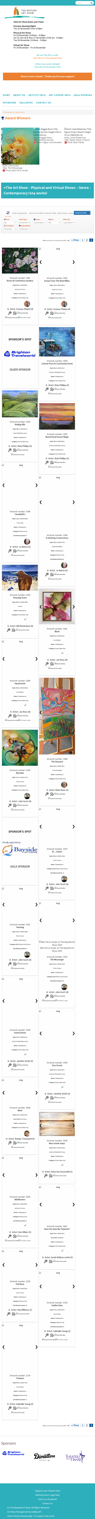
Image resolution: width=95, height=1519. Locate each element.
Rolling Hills (20, 424)
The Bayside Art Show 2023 (13, 112)
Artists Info (37, 95)
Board (60, 546)
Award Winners (17, 118)
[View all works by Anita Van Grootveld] (57, 1166)
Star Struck (57, 1065)
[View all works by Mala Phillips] (51, 389)
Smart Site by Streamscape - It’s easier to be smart (30, 1516)
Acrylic (17, 289)
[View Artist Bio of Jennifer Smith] (22, 1065)
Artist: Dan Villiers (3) (21, 1232)
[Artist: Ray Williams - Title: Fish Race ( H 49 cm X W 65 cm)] (20, 1251)
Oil (14, 433)
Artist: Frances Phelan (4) (21, 309)
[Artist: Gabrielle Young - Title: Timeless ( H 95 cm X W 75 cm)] (20, 1325)
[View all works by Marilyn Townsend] (20, 1133)
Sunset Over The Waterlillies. (57, 280)
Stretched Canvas (60, 372)
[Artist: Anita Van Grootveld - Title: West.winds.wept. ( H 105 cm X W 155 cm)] (57, 1124)
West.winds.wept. (57, 1143)
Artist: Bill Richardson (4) (21, 626)
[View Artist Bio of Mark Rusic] (59, 794)
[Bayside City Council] (75, 1456)
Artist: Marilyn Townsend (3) (21, 1138)
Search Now (81, 213)
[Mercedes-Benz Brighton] (13, 1456)
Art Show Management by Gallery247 (24, 1511)
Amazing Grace (20, 597)
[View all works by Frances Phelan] (20, 303)
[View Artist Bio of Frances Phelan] (22, 313)
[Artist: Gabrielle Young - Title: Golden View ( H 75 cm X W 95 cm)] (57, 1273)
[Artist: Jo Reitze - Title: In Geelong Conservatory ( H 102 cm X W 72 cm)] (57, 477)
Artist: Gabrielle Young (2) (58, 1331)
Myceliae (20, 773)
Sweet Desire (20, 1032)
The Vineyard (57, 761)
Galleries (26, 102)
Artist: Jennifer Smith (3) (21, 1061)
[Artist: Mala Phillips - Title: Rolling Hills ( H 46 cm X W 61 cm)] (20, 403)
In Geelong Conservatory (57, 538)
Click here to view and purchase (47, 58)
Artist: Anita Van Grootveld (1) (58, 1171)
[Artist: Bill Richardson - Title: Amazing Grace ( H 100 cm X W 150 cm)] (20, 577)
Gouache (54, 546)
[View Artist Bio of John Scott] (22, 805)
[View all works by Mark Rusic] (57, 784)
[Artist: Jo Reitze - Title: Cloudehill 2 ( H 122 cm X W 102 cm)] (20, 465)
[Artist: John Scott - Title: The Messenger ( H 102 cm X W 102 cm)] (57, 903)
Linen (21, 523)
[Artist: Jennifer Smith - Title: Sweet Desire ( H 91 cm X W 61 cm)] (20, 979)
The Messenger (57, 959)
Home (6, 95)
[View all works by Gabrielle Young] (51, 1335)
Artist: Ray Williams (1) (21, 1309)
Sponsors (9, 102)
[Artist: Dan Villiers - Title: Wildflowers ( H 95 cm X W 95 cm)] (20, 1158)
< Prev (75, 240)
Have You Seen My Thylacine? (57, 1229)
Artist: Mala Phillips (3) (58, 385)
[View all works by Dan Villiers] (20, 1227)
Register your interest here (47, 1490)
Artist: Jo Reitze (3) (21, 546)
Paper (59, 1314)
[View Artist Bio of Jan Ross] (59, 664)
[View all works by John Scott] (20, 796)
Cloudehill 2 (20, 514)
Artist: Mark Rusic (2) (58, 790)
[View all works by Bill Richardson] (20, 620)
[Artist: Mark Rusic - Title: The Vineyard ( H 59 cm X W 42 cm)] (57, 716)
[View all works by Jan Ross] (57, 654)
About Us (19, 95)
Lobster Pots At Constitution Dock (57, 363)
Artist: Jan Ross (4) (58, 659)
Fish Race (20, 1284)
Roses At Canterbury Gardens (20, 280)
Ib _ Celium (57, 851)
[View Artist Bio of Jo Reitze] (22, 551)
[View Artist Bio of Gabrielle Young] (59, 1335)
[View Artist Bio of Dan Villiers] (22, 1236)
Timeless (20, 1378)
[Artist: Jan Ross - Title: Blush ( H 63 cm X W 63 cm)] (57, 606)
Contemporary (22, 293)
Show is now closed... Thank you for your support (47, 76)
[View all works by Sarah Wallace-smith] (57, 1252)
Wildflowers (19, 1199)
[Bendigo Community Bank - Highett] (44, 1462)
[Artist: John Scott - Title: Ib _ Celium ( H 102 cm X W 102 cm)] (57, 809)
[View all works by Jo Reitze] (20, 541)
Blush (57, 631)
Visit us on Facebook (47, 1499)
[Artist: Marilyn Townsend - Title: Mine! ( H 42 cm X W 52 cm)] (20, 1080)
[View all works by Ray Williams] (13, 1314)
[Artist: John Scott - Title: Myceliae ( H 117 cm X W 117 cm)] (20, 748)
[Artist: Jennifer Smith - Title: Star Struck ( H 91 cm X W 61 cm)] (57, 1011)
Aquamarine (20, 683)
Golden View (57, 1305)
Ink (54, 640)
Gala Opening (83, 95)
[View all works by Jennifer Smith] (20, 1056)
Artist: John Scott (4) (21, 801)
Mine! (20, 1110)
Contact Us (43, 102)
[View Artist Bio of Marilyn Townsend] (22, 1143)
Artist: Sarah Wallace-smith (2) (58, 1257)
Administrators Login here (47, 1495)
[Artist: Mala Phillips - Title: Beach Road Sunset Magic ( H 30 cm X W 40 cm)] (57, 416)
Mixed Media (16, 1119)
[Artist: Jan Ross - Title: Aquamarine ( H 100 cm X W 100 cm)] (20, 641)
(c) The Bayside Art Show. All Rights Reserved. (28, 1507)
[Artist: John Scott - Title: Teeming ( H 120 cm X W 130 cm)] (20, 888)
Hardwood (59, 770)
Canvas (23, 289)
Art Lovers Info (60, 95)
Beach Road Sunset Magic (57, 437)
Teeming (20, 927)
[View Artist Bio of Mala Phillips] (59, 389)
